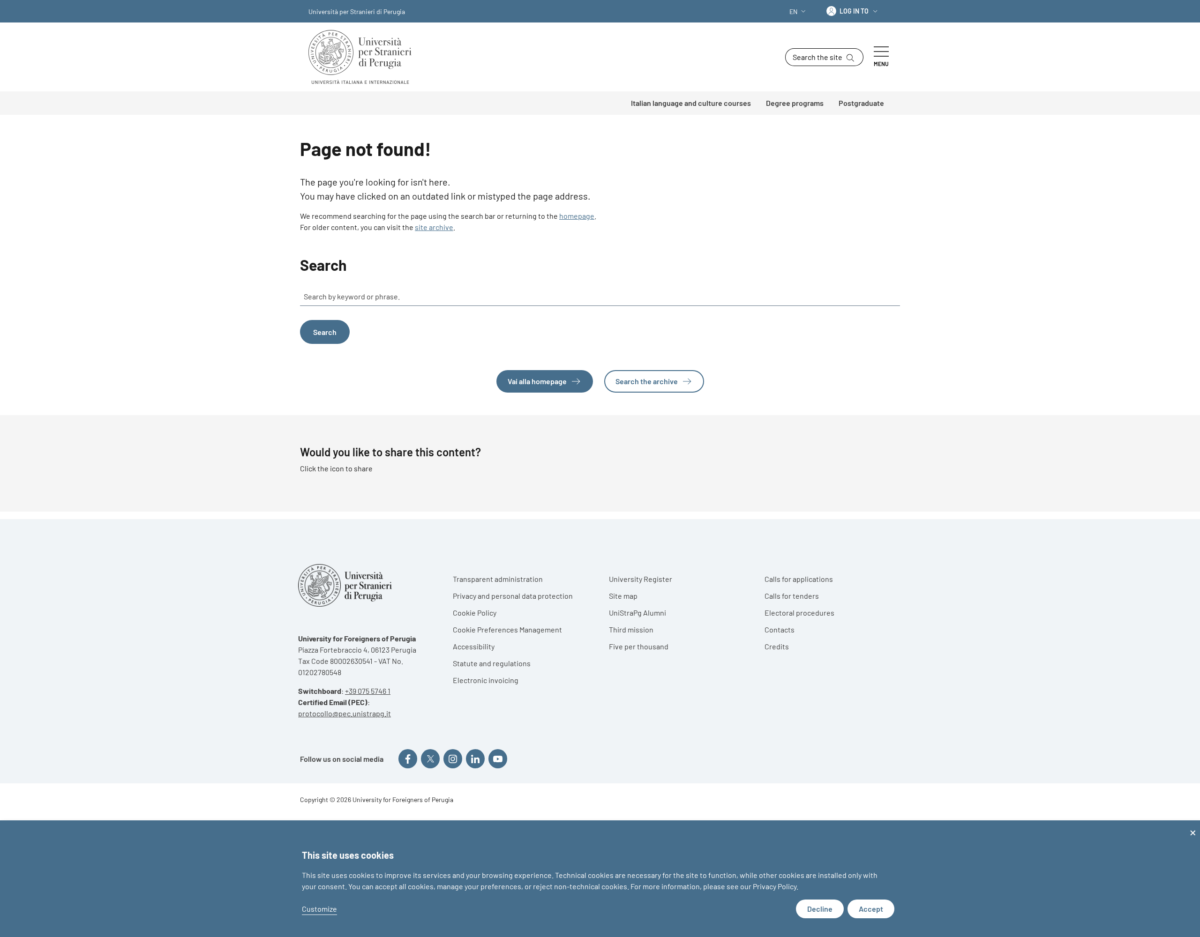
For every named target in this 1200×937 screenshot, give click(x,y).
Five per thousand (638, 646)
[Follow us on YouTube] (497, 758)
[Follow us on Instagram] (452, 758)
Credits (777, 646)
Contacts (780, 629)
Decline (819, 908)
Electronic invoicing (485, 680)
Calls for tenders (792, 595)
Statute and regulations (492, 663)
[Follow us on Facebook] (407, 758)
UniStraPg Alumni (637, 612)
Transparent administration (498, 578)
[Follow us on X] (430, 758)
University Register (640, 578)
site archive (434, 227)
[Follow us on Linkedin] (475, 758)
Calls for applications (799, 578)
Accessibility (474, 646)
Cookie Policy (474, 612)
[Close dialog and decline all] (1193, 826)
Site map (623, 595)
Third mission (631, 629)
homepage (576, 215)
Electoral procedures (799, 612)
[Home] (363, 57)
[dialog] (600, 878)
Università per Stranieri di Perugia (356, 11)
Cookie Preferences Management (507, 629)
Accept (871, 908)
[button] (798, 11)
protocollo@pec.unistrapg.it (344, 713)
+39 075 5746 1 (367, 690)
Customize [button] (319, 908)
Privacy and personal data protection (513, 595)
